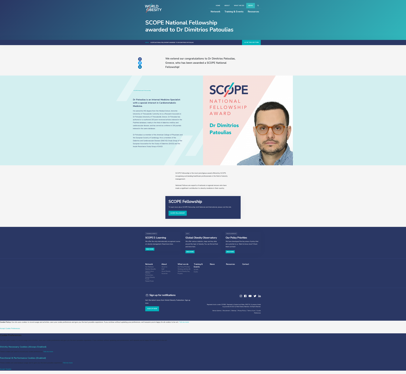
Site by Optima (216, 310)
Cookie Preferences (13, 328)
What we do (239, 6)
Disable (8, 369)
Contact (245, 264)
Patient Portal (149, 281)
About (227, 6)
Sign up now (152, 309)
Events (196, 272)
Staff (162, 269)
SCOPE (196, 269)
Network (215, 11)
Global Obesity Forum (150, 278)
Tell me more (184, 322)
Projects (180, 273)
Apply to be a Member (149, 272)
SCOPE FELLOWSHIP (177, 213)
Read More (149, 249)
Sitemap (233, 310)
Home (218, 6)
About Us (164, 267)
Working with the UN (184, 269)
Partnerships (149, 275)
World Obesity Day (184, 271)
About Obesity (165, 271)
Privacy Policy (242, 310)
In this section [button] (252, 42)
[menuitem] (152, 267)
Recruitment (226, 310)
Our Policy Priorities (184, 267)
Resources (253, 11)
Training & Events (233, 11)
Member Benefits (150, 269)
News (250, 6)
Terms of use (251, 310)
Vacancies (164, 273)
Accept (2, 328)
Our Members (149, 267)
